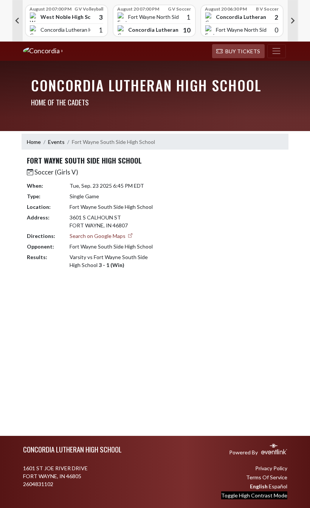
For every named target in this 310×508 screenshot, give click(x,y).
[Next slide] (293, 21)
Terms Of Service (266, 477)
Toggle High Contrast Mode (254, 495)
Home (34, 142)
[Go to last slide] (17, 21)
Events (56, 142)
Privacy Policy (271, 468)
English (259, 486)
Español (278, 486)
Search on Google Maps (98, 236)
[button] (238, 51)
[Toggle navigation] (276, 51)
